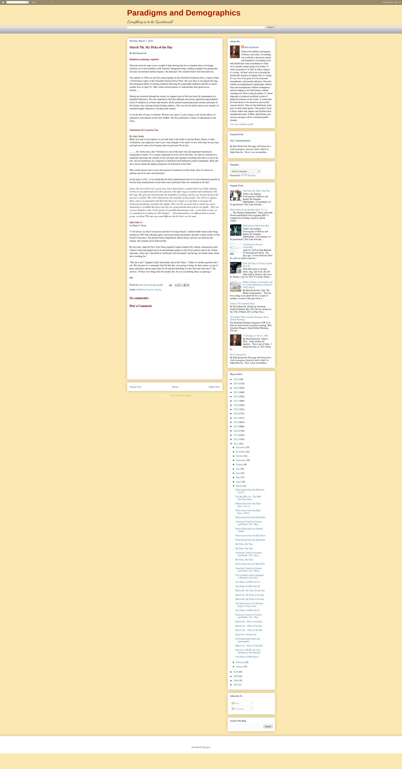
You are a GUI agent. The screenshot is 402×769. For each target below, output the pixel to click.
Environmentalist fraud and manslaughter (247, 640)
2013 (236, 434)
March (239, 485)
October (240, 455)
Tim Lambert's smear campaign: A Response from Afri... (249, 576)
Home (175, 387)
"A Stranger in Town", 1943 (255, 335)
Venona (158, 289)
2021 (236, 400)
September (241, 460)
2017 (236, 417)
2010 (236, 671)
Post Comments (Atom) (180, 395)
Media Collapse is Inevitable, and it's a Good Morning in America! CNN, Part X (257, 284)
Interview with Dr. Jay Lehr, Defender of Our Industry (248, 651)
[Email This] (176, 285)
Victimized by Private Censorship (252, 246)
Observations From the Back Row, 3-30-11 (248, 505)
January (239, 666)
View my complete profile (241, 124)
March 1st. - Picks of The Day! (249, 645)
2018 (236, 413)
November (241, 451)
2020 (236, 404)
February (240, 662)
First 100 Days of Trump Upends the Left (257, 264)
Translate (251, 175)
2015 (236, 426)
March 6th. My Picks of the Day (249, 599)
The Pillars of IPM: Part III (247, 586)
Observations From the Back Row (250, 517)
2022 (236, 396)
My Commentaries (240, 140)
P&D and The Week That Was (256, 190)
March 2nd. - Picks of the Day (248, 629)
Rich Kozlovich (251, 47)
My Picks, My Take (244, 543)
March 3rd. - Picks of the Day (248, 625)
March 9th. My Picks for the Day (250, 590)
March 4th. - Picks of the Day (248, 621)
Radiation (141, 289)
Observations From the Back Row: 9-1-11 (248, 209)
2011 (236, 443)
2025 (236, 383)
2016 (236, 422)
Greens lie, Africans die (245, 634)
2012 (236, 439)
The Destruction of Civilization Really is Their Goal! (249, 604)
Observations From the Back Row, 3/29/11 (248, 511)
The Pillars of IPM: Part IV (247, 581)
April (238, 481)
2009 (236, 676)
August (239, 464)
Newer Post (135, 387)
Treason (149, 289)
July (238, 468)
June (238, 472)
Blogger (206, 747)
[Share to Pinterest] (188, 285)
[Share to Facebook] (185, 285)
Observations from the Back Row (250, 563)
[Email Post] (170, 284)
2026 (236, 379)
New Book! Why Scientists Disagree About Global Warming (249, 318)
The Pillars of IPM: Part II (247, 610)
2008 (236, 680)
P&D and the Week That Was (256, 225)
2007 (236, 684)
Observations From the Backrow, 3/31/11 (250, 491)
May (238, 477)
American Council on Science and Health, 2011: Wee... (248, 523)
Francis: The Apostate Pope (242, 303)
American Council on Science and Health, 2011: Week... (248, 569)
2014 (236, 430)
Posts (236, 703)
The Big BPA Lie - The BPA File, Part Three (248, 498)
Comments (239, 708)
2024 (236, 387)
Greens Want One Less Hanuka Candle (249, 530)
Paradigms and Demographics (184, 12)
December (241, 447)
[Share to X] (182, 285)
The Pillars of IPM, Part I (246, 656)
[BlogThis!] (179, 285)
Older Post (214, 387)
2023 (236, 392)
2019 (236, 409)
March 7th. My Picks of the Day (249, 594)
